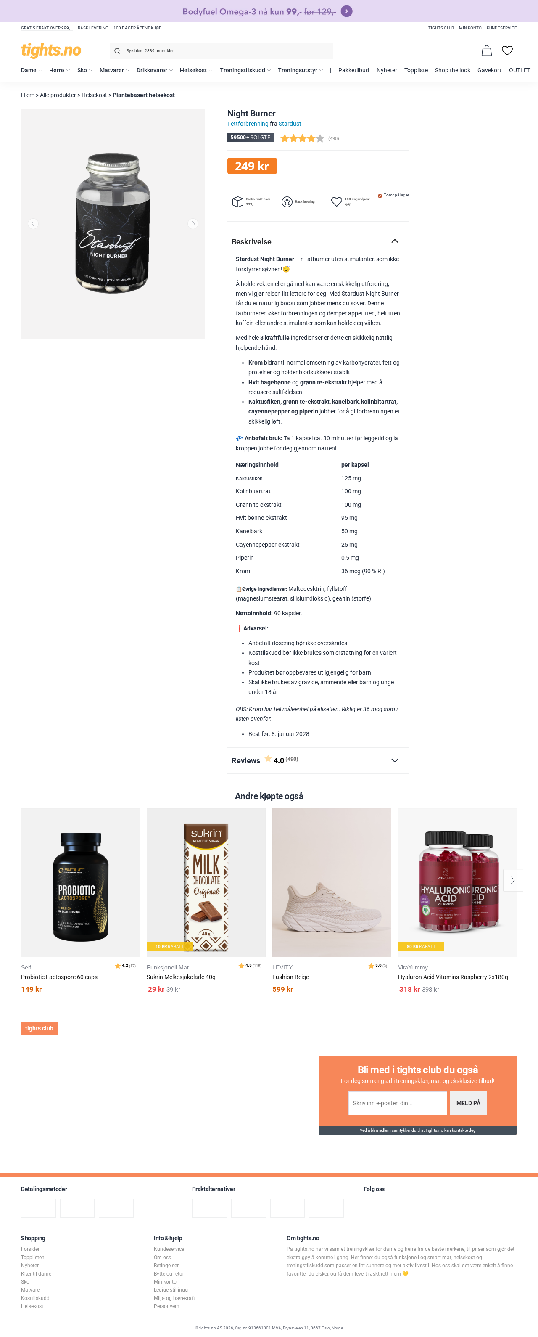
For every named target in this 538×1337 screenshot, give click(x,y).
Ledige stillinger (171, 1290)
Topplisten (33, 1257)
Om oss (162, 1257)
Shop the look (452, 70)
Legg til (135, 836)
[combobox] (221, 51)
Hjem (27, 95)
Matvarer (112, 70)
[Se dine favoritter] (507, 50)
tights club (441, 28)
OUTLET (519, 70)
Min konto (470, 28)
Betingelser (166, 1265)
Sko (82, 70)
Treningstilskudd (242, 70)
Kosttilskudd (35, 1298)
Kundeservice (502, 28)
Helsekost (193, 70)
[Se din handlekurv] (486, 50)
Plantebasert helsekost (144, 95)
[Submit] (116, 52)
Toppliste (416, 70)
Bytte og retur (169, 1274)
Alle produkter (58, 95)
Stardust (290, 123)
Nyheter (387, 70)
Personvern (166, 1306)
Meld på (468, 1103)
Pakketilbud (353, 70)
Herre (56, 70)
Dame (29, 70)
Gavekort (489, 70)
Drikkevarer (152, 70)
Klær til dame (36, 1274)
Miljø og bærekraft (174, 1298)
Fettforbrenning (248, 123)
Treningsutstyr (297, 70)
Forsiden (31, 1249)
